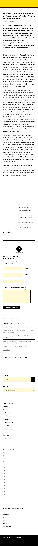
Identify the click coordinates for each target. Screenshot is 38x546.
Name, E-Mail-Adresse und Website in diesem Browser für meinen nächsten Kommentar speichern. (17, 288)
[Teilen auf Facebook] (7, 237)
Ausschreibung (9, 422)
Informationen (6, 419)
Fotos (6, 432)
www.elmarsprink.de (25, 168)
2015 (4, 479)
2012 (4, 488)
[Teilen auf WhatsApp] (23, 237)
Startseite (5, 406)
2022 (4, 464)
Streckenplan (8, 429)
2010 (4, 494)
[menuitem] (30, 3)
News (12, 21)
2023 (4, 461)
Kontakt (5, 511)
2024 (4, 458)
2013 (4, 485)
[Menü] (34, 4)
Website (27, 281)
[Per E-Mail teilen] (31, 237)
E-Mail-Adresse (27, 275)
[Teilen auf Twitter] (15, 237)
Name (27, 268)
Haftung (5, 523)
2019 (4, 467)
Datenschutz (6, 514)
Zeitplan (7, 425)
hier (23, 175)
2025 (4, 455)
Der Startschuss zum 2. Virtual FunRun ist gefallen (15, 346)
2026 (4, 452)
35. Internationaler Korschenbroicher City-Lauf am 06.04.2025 (19, 327)
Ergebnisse (6, 435)
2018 (4, 470)
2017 (4, 473)
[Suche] (30, 3)
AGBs (4, 517)
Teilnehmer (8, 416)
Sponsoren (5, 438)
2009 (4, 497)
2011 (4, 491)
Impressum (6, 520)
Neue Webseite (6, 350)
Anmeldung (6, 409)
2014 (4, 482)
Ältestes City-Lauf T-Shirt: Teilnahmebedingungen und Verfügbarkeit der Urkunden (17, 342)
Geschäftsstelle (7, 526)
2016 (4, 476)
